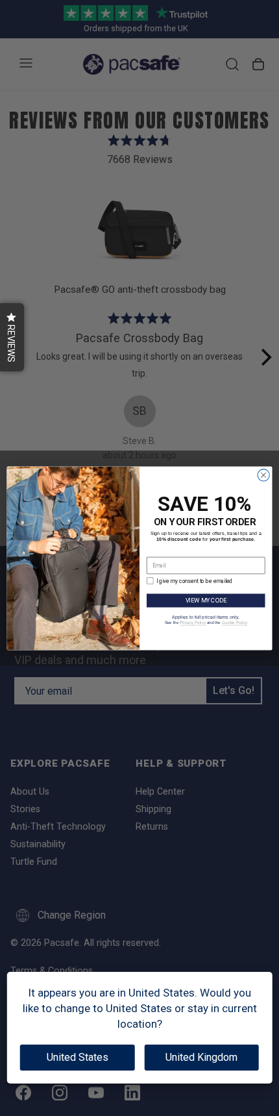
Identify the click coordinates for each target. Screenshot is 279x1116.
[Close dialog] (263, 474)
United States (77, 1057)
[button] (12, 337)
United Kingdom (201, 1057)
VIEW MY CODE (206, 599)
